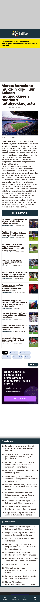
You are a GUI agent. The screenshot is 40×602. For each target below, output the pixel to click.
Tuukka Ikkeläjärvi (8, 292)
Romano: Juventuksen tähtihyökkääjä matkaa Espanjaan (12, 262)
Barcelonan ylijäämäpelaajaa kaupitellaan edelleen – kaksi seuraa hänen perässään (21, 546)
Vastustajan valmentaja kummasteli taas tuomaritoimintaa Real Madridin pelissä (12, 288)
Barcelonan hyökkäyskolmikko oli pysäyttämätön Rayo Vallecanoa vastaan (15, 221)
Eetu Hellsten (6, 319)
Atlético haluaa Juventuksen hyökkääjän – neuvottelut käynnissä (14, 328)
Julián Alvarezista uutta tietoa (18, 564)
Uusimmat (8, 441)
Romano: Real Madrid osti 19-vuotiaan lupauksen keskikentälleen (21, 577)
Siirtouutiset (17, 357)
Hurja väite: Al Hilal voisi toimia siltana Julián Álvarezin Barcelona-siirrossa (21, 559)
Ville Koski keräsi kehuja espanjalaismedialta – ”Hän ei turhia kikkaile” (21, 570)
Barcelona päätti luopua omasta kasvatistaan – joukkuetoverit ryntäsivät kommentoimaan (13, 247)
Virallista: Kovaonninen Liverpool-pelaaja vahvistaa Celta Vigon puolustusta (14, 234)
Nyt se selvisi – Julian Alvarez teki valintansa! (19, 539)
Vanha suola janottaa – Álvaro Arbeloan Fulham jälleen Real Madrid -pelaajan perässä (15, 274)
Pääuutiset (6, 357)
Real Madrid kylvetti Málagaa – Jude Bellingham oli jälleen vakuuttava (14, 315)
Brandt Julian (25, 353)
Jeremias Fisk (6, 108)
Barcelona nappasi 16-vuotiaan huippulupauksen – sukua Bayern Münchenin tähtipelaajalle (14, 303)
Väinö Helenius (7, 266)
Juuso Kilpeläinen (8, 225)
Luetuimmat (9, 522)
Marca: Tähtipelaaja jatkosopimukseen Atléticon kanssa (20, 583)
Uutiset (27, 357)
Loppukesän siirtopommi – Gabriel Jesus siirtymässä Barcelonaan (13, 340)
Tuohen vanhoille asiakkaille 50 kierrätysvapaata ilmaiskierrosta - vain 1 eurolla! (19, 44)
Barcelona (13, 353)
